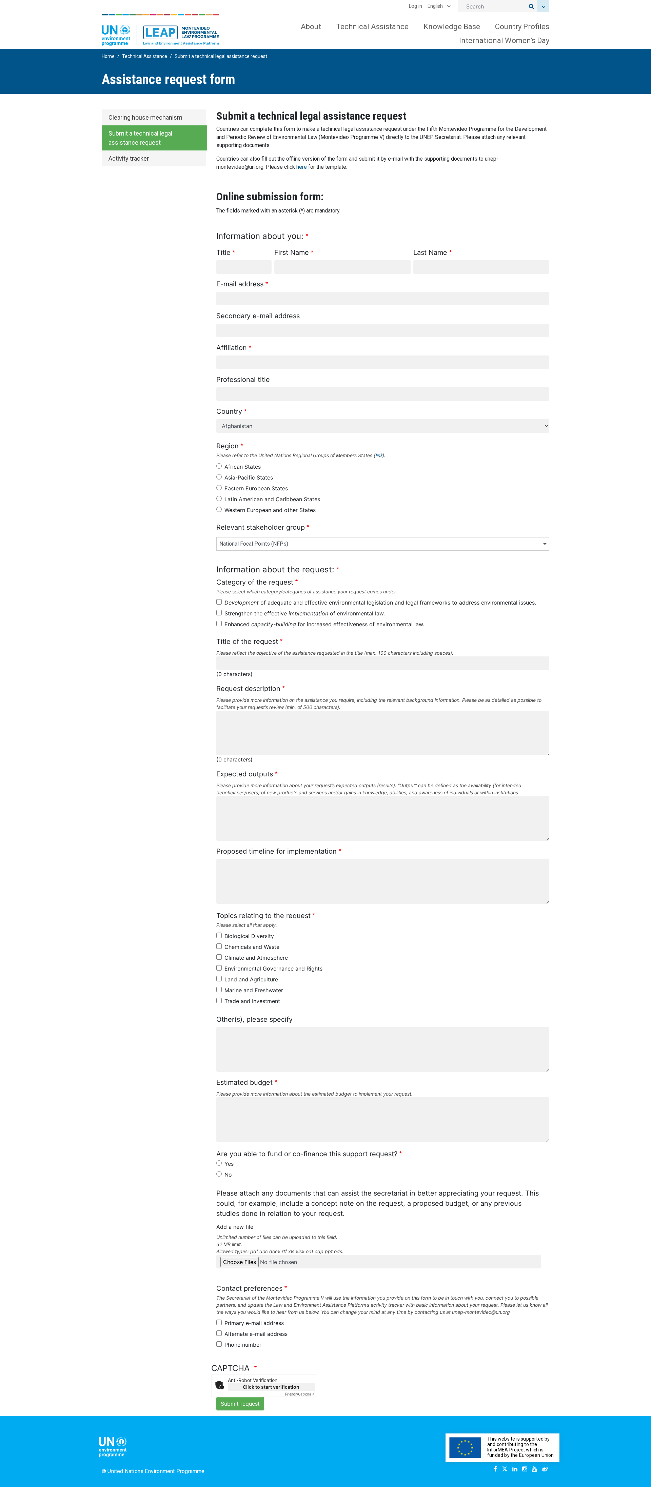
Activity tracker (128, 158)
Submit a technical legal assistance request (140, 138)
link (378, 455)
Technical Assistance (372, 26)
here (301, 167)
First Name (291, 252)
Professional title (243, 379)
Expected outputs (244, 774)
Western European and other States (270, 510)
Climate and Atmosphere (256, 957)
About (311, 26)
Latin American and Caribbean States (272, 499)
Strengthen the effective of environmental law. (304, 613)
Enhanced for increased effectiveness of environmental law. (324, 624)
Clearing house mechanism (145, 117)
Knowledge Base (451, 26)
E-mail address (239, 284)
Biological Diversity (249, 936)
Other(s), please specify (254, 1019)
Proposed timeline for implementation (276, 851)
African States (242, 466)
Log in (415, 6)
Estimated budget (244, 1082)
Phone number (242, 1344)
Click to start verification (271, 1387)
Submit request (240, 1403)
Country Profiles (522, 26)
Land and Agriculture (251, 979)
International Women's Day (504, 40)
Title (223, 252)
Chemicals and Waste (251, 946)
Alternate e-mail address (256, 1333)
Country (229, 411)
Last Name (430, 252)
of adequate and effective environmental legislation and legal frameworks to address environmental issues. (380, 602)
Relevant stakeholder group (260, 527)
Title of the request (247, 641)
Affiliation (231, 348)
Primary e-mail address (254, 1323)
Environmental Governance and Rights (273, 968)
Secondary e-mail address (258, 316)
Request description (248, 689)
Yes (229, 1163)
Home (108, 56)
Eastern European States (256, 488)
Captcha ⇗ (300, 1394)
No (228, 1174)
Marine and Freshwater (253, 990)
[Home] (160, 30)
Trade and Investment (252, 1001)
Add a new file (234, 1226)
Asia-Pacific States (248, 477)
